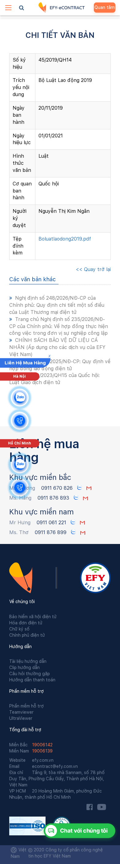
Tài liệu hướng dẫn (27, 661)
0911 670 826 (57, 488)
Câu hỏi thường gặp (29, 673)
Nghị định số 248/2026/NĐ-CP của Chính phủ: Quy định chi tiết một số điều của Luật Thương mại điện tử (56, 305)
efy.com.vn (31, 760)
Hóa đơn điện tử (25, 622)
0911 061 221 (51, 522)
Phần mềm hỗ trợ (26, 706)
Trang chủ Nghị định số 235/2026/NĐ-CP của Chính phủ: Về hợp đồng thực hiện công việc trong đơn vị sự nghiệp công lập (58, 326)
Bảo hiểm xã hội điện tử (33, 616)
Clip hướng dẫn (24, 667)
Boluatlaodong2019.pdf (64, 239)
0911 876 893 (54, 498)
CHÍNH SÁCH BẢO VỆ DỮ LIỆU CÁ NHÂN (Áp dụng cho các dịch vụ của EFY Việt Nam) (57, 347)
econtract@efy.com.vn (43, 766)
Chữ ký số (19, 629)
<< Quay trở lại (93, 269)
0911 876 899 (51, 532)
